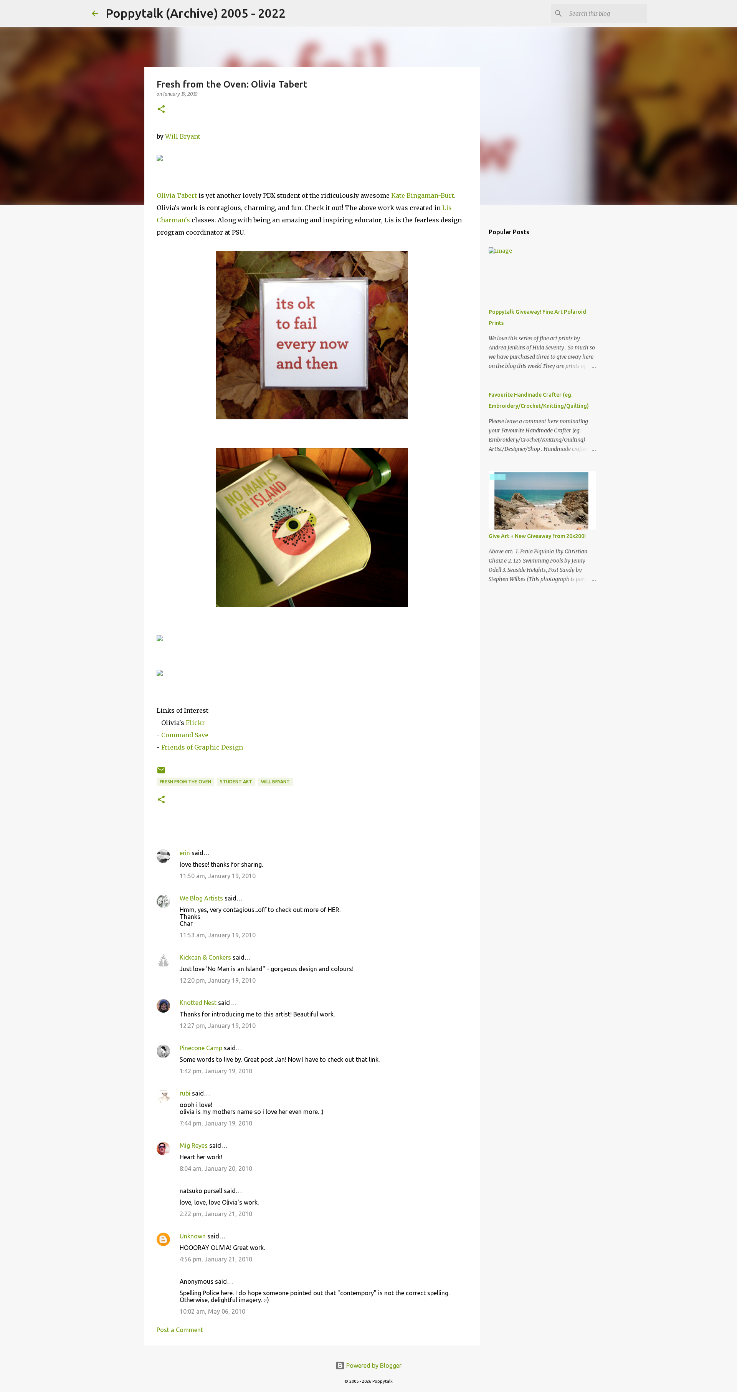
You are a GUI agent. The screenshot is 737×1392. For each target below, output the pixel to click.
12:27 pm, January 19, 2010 (218, 1025)
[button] (161, 109)
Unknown (193, 1236)
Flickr (195, 723)
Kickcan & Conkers (205, 957)
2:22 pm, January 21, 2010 (216, 1213)
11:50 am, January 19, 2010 (218, 875)
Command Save (184, 735)
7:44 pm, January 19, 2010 (216, 1123)
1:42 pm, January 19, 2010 (216, 1071)
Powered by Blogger (373, 1365)
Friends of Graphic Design (202, 747)
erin (185, 852)
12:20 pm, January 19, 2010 (218, 980)
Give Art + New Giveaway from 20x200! (537, 536)
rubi (185, 1093)
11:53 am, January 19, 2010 (218, 935)
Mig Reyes (194, 1145)
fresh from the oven (185, 781)
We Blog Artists (201, 898)
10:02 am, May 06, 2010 (212, 1311)
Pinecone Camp (201, 1047)
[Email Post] (161, 773)
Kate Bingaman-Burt (422, 195)
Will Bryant (182, 136)
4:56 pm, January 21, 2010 (216, 1259)
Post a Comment (180, 1329)
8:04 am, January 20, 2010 (216, 1168)
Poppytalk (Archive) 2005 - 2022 (196, 13)
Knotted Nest (198, 1002)
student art (236, 781)
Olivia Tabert (177, 195)
